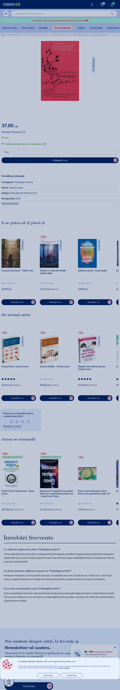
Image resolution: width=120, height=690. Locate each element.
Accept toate (72, 675)
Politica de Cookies (64, 668)
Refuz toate (48, 675)
